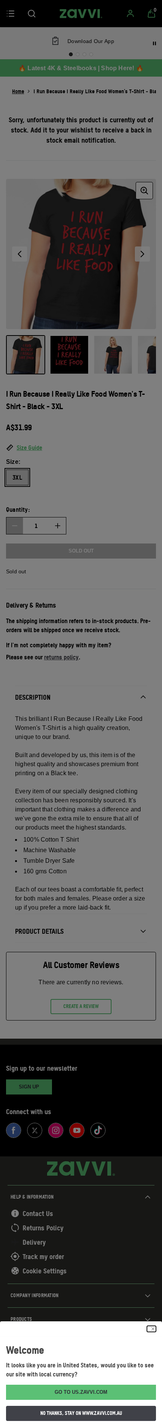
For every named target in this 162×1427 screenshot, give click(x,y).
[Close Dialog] (151, 1329)
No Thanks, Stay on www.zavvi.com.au (81, 1413)
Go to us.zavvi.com (81, 1392)
